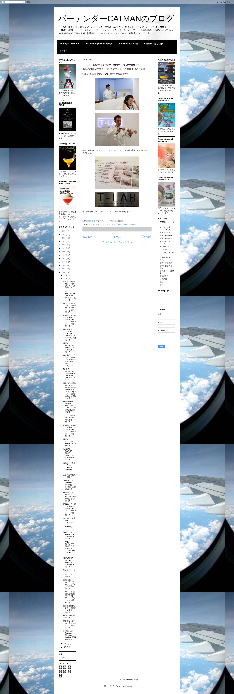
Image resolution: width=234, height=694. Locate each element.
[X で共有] (116, 221)
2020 (64, 252)
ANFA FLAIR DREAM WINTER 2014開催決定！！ (68, 562)
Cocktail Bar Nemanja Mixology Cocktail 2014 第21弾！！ (69, 484)
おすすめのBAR (166, 235)
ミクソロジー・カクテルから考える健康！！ (69, 418)
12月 (66, 275)
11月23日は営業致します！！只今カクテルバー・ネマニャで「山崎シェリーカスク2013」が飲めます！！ (69, 390)
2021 (64, 248)
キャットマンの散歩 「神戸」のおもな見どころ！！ (69, 285)
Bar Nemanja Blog (128, 43)
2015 (64, 269)
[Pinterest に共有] (121, 221)
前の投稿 (147, 236)
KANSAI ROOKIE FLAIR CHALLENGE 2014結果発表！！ (69, 454)
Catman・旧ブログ (153, 44)
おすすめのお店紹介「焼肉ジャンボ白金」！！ (69, 609)
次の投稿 (87, 236)
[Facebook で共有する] (118, 221)
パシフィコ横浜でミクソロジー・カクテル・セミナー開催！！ (69, 307)
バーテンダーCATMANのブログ (116, 18)
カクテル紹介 (165, 247)
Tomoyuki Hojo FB (69, 43)
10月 (66, 644)
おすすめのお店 (166, 238)
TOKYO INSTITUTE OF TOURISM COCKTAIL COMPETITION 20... (69, 374)
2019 (64, 255)
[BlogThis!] (113, 221)
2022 (64, 245)
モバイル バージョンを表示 (117, 242)
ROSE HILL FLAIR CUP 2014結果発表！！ (68, 535)
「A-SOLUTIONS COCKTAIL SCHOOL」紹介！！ (69, 295)
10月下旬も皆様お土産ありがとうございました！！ (69, 624)
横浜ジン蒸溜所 (166, 263)
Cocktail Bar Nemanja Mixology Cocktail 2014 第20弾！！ (69, 635)
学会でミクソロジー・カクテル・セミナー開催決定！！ (69, 573)
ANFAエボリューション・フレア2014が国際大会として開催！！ (69, 496)
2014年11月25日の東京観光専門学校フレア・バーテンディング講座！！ (69, 320)
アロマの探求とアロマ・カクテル (102, 224)
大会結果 (163, 279)
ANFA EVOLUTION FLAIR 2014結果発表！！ (69, 442)
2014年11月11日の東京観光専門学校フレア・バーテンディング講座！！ (69, 509)
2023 (64, 241)
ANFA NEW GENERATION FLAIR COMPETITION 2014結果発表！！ (69, 334)
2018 (64, 259)
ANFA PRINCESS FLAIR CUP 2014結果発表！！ (68, 347)
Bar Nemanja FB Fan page (99, 43)
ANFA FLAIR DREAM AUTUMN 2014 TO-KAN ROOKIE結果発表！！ (69, 406)
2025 (64, 235)
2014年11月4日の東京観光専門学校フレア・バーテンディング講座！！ (69, 597)
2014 (64, 272)
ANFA (63, 658)
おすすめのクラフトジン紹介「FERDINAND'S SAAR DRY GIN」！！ (69, 360)
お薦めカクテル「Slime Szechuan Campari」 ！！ (69, 467)
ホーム (117, 236)
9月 (65, 647)
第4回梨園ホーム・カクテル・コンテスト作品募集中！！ (69, 584)
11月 (66, 279)
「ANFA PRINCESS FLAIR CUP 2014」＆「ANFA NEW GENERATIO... (69, 548)
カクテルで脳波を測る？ (69, 476)
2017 (64, 262)
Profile (63, 51)
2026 (64, 231)
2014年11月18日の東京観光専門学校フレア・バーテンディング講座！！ (69, 430)
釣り (161, 282)
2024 (64, 238)
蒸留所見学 (164, 276)
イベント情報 (165, 232)
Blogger (128, 686)
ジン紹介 (163, 250)
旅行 (161, 285)
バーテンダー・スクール (126, 224)
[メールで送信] (111, 221)
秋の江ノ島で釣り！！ (69, 617)
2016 (64, 265)
